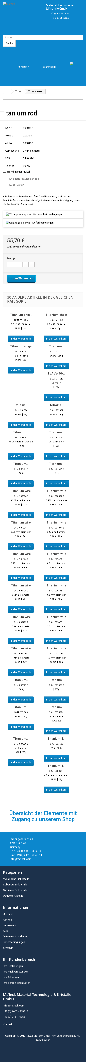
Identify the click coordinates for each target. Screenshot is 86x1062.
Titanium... (56, 346)
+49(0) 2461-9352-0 (59, 18)
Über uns (8, 914)
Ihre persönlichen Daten (16, 982)
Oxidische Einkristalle (15, 890)
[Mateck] (23, 17)
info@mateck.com (60, 13)
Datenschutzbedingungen (48, 214)
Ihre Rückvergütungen (15, 971)
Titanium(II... (56, 738)
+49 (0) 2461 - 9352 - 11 (16, 1016)
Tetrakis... (21, 405)
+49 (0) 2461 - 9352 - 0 (15, 1011)
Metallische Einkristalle (16, 878)
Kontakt (7, 1024)
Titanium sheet (21, 315)
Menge (11, 258)
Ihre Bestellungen (13, 966)
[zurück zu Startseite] (7, 91)
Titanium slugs (21, 346)
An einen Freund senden (24, 178)
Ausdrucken (16, 184)
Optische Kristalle (13, 895)
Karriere (7, 919)
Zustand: (9, 171)
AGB (5, 930)
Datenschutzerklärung (15, 936)
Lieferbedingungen (43, 222)
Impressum (9, 925)
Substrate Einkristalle (15, 884)
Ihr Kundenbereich (19, 959)
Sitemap (8, 947)
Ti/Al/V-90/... (56, 373)
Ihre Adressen (11, 977)
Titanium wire (21, 491)
